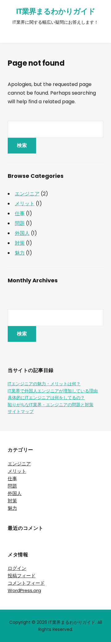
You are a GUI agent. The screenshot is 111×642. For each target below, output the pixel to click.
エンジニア (27, 193)
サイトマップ (21, 411)
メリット (25, 203)
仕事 (20, 213)
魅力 (20, 252)
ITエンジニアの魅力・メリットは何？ (44, 384)
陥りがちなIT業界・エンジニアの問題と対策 (50, 405)
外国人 (22, 233)
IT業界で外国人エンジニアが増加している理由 (53, 391)
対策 (20, 243)
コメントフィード (26, 583)
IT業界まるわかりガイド (55, 11)
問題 (20, 223)
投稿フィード (21, 575)
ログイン (17, 568)
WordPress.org (24, 590)
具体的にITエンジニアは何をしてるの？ (46, 398)
